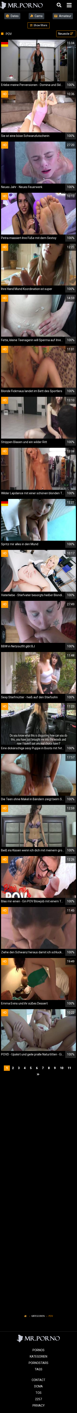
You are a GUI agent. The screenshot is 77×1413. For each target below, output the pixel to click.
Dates (14, 16)
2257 (38, 1399)
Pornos (38, 1350)
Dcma (38, 1386)
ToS (38, 1392)
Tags (38, 1369)
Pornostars (38, 1363)
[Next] (39, 1074)
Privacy (39, 1405)
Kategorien (38, 1316)
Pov (51, 1316)
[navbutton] (70, 5)
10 (61, 1068)
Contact (38, 1380)
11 (69, 1068)
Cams (38, 16)
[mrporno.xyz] (21, 5)
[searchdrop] (60, 5)
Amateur (64, 16)
